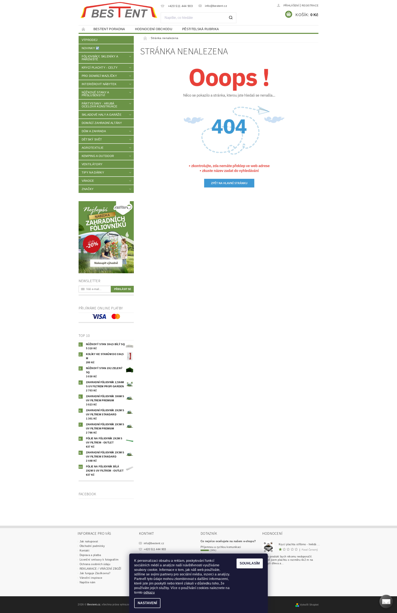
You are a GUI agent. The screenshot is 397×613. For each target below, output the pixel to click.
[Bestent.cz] (119, 10)
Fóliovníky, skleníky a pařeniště (100, 58)
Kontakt (84, 550)
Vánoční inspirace (91, 577)
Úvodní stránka (83, 29)
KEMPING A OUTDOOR (98, 156)
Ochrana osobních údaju (95, 564)
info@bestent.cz (154, 543)
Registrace (310, 5)
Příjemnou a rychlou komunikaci (221, 547)
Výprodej (90, 40)
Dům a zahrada (94, 131)
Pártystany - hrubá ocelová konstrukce (99, 105)
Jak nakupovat (89, 541)
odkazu (149, 592)
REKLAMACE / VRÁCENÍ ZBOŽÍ (100, 568)
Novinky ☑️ (90, 48)
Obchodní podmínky (92, 546)
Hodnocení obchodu (153, 29)
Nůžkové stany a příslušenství (95, 94)
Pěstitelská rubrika (200, 29)
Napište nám (88, 582)
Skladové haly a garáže (101, 114)
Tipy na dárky (93, 172)
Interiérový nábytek (99, 84)
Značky (88, 189)
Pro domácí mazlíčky (99, 75)
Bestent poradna (109, 29)
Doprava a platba (90, 555)
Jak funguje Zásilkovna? (95, 573)
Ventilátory (92, 164)
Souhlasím (250, 563)
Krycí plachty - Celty (100, 67)
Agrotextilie (93, 147)
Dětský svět (92, 139)
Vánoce (88, 180)
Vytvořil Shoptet (309, 604)
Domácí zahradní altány (102, 123)
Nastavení (147, 603)
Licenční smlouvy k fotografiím (99, 559)
